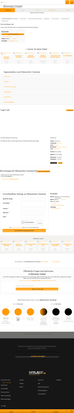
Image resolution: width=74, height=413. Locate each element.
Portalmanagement (42, 390)
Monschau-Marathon (6, 57)
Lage (23, 10)
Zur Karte (53, 203)
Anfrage (67, 10)
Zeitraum (7, 76)
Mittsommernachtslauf (31, 244)
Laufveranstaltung (10, 87)
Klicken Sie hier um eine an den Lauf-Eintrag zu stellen (37, 280)
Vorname (5, 208)
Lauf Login (3, 405)
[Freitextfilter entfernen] (67, 2)
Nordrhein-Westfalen (62, 147)
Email (4, 216)
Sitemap (21, 383)
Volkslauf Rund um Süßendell (6, 244)
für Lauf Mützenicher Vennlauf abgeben (5, 320)
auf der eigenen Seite (56, 320)
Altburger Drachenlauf (43, 56)
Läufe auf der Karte (5, 380)
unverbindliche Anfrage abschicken (24, 230)
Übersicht (8, 10)
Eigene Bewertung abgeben (44, 171)
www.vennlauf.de (13, 40)
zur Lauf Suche (1, 6)
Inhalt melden (56, 261)
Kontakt (60, 163)
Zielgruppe (7, 92)
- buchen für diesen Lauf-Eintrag (68, 319)
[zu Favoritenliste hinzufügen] (2, 14)
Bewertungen (52, 10)
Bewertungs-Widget (5, 399)
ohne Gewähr (44, 261)
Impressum (40, 380)
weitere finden (18, 319)
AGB (39, 383)
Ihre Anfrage (6, 203)
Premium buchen (5, 392)
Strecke (6, 81)
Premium (21, 380)
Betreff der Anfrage (8, 198)
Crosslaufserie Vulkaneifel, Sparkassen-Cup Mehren (55, 56)
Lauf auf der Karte (7, 36)
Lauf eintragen (4, 388)
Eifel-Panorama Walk (67, 244)
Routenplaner (70, 110)
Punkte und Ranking (6, 395)
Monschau (56, 145)
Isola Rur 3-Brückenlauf (19, 244)
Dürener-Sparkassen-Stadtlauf (55, 244)
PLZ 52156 (59, 143)
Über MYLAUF (4, 385)
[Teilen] (68, 411)
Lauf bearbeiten (42, 394)
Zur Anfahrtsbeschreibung (57, 205)
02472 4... (8, 38)
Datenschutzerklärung (16, 227)
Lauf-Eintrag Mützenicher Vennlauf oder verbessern (44, 321)
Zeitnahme (7, 97)
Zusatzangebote (9, 102)
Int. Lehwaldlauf (67, 55)
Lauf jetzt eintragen (38, 356)
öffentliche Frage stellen (38, 289)
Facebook (58, 380)
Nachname (6, 212)
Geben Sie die (10, 179)
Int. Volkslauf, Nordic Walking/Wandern (43, 245)
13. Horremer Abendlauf (18, 56)
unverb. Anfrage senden (13, 34)
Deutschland (56, 148)
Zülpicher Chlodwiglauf (30, 56)
